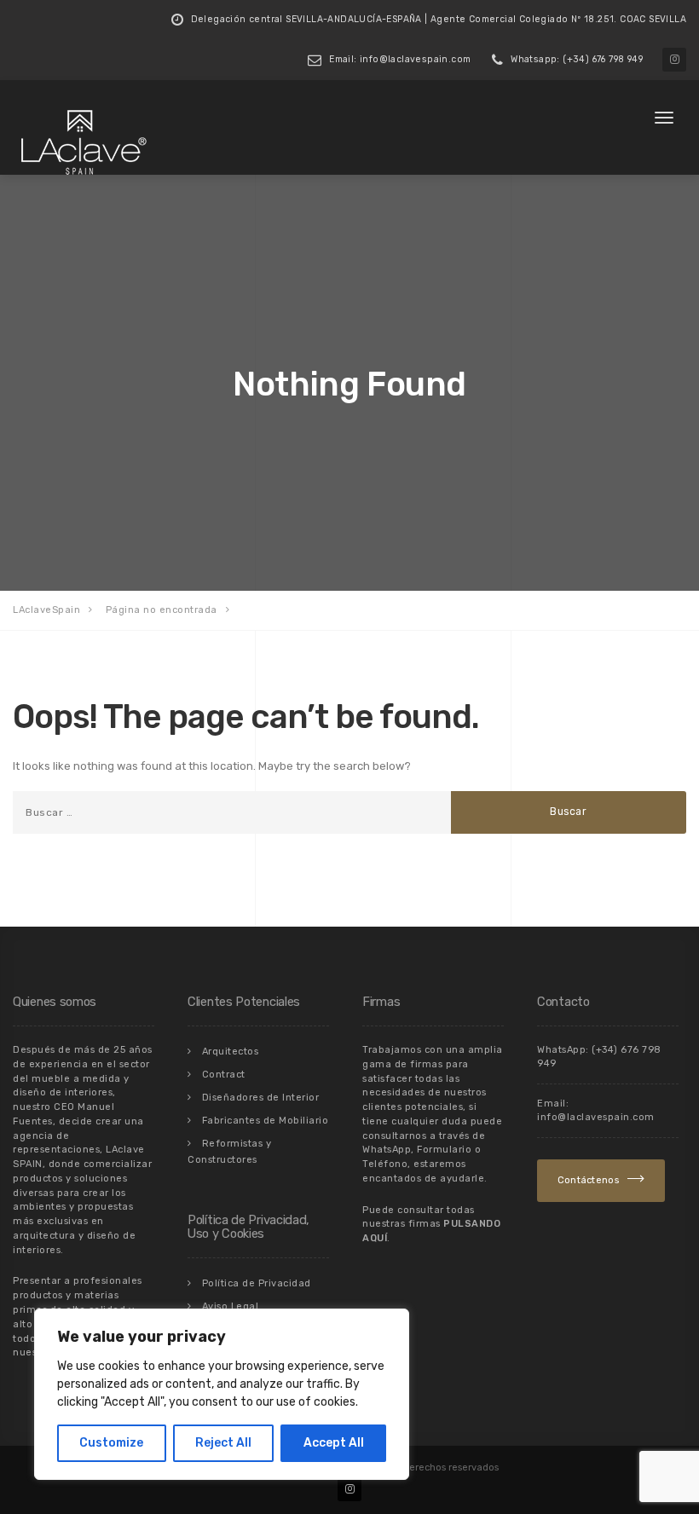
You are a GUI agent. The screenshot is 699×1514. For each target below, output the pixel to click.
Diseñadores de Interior (261, 1097)
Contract (224, 1074)
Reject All (223, 1443)
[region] (221, 1394)
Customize (111, 1443)
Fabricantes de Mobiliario (265, 1120)
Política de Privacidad (256, 1283)
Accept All (333, 1443)
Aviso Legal (230, 1306)
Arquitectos (230, 1051)
